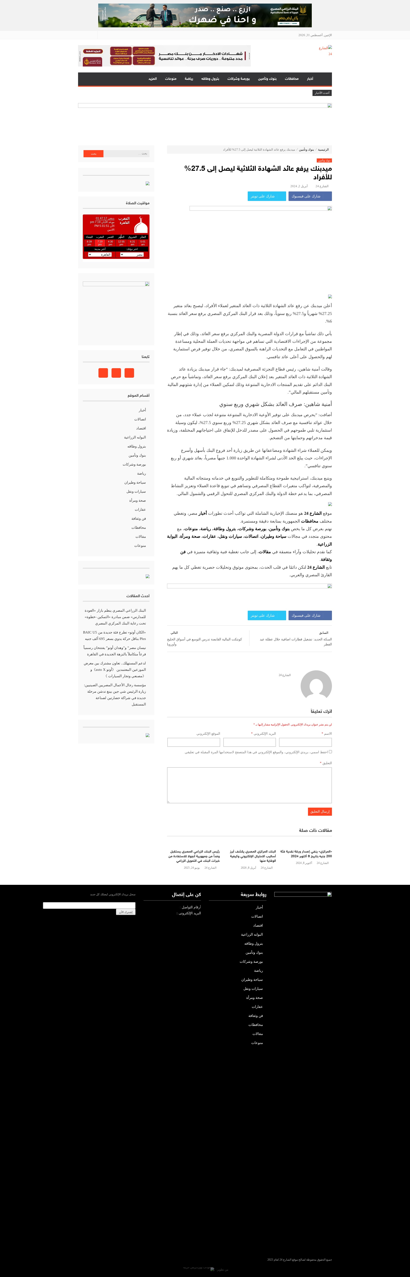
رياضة (189, 79)
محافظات (292, 79)
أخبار (310, 79)
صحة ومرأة (190, 536)
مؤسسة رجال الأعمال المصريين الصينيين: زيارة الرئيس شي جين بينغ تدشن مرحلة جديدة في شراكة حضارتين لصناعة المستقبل (115, 694)
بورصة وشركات (239, 79)
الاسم (326, 733)
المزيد (153, 79)
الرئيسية (324, 79)
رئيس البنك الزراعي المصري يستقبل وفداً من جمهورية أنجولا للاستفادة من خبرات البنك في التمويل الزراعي (194, 856)
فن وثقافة (138, 518)
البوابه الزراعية (135, 437)
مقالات (140, 536)
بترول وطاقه (210, 79)
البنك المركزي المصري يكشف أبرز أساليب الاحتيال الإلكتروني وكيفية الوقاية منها (253, 856)
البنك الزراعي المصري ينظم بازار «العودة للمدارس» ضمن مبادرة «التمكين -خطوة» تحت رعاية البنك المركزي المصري (115, 617)
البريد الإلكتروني (263, 733)
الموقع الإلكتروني (208, 733)
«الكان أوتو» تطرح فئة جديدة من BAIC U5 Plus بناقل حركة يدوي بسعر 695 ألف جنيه (114, 635)
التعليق (326, 763)
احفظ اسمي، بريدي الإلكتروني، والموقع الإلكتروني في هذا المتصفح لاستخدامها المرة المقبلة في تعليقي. (256, 752)
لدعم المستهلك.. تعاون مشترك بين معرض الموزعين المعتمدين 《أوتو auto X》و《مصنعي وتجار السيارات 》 (115, 669)
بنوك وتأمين (267, 79)
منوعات (171, 79)
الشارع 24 (322, 186)
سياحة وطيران (273, 536)
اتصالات (251, 536)
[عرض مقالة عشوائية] (86, 79)
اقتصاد (141, 428)
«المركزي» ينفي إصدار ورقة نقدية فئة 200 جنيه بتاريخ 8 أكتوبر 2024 (306, 854)
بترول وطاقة (225, 528)
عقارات (209, 536)
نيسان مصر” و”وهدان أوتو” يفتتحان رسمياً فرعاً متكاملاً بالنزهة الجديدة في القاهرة (115, 651)
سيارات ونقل (230, 536)
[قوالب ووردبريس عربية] (199, 1269)
